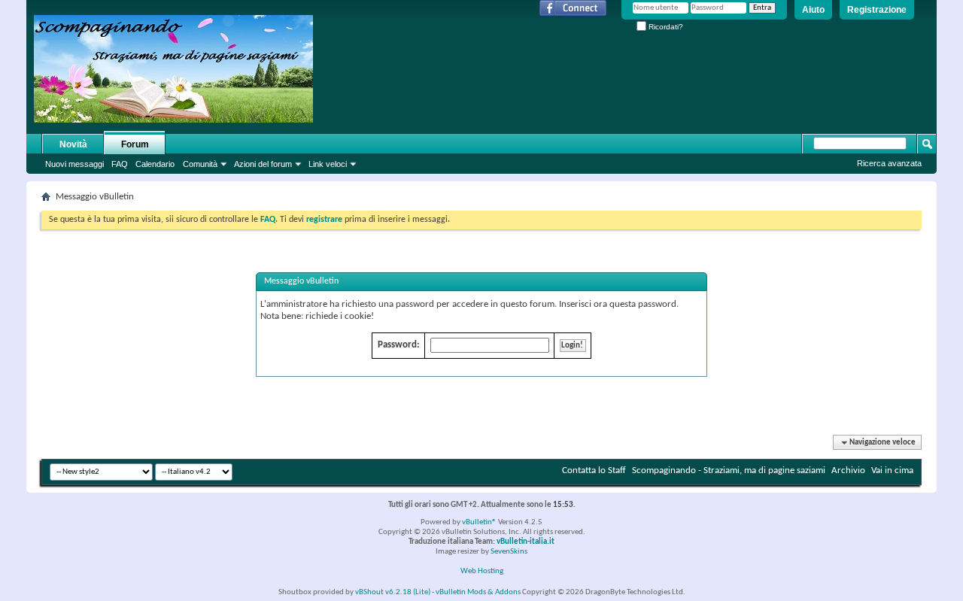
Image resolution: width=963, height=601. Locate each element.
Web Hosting (481, 571)
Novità (73, 144)
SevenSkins (509, 552)
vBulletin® (479, 522)
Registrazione (877, 10)
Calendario (155, 163)
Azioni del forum (263, 163)
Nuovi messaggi (74, 163)
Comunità (200, 163)
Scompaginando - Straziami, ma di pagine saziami (728, 470)
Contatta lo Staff (594, 470)
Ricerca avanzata (889, 163)
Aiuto (813, 10)
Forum (135, 144)
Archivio (848, 470)
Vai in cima (892, 470)
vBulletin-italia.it (525, 542)
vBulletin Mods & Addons (478, 592)
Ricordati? (664, 27)
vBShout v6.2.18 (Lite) (392, 592)
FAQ (119, 163)
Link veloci (327, 163)
